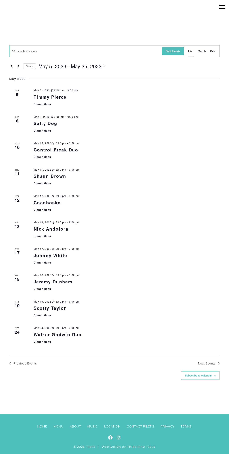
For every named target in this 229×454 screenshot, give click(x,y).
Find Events (173, 51)
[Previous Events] (11, 66)
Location (112, 426)
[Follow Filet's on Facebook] (110, 438)
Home (42, 426)
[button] (222, 7)
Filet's (114, 14)
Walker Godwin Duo (58, 334)
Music (92, 426)
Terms (186, 426)
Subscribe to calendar (198, 375)
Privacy (167, 426)
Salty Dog (45, 123)
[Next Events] (18, 66)
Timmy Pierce (50, 97)
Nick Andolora (51, 229)
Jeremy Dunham (53, 282)
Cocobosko (47, 202)
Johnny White (50, 255)
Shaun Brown (50, 176)
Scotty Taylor (50, 308)
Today (29, 65)
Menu (58, 426)
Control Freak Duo (56, 150)
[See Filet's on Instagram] (118, 438)
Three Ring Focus (141, 446)
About (75, 426)
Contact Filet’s (140, 426)
